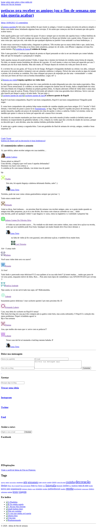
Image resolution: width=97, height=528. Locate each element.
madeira (74, 486)
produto (45, 489)
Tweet (8, 138)
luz (70, 486)
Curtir (3, 138)
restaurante (85, 489)
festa (33, 485)
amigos (3, 482)
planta (30, 489)
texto (15, 491)
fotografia (51, 485)
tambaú (10, 492)
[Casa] (18, 513)
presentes (39, 489)
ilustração (59, 486)
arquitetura (20, 482)
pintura (24, 489)
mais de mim (83, 485)
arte (25, 482)
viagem (22, 491)
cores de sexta (61, 482)
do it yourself (16, 486)
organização (16, 489)
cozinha (70, 482)
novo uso (5, 488)
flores (40, 486)
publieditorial (54, 489)
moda (91, 486)
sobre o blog (20, 2)
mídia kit (28, 2)
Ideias (3, 23)
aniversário (13, 482)
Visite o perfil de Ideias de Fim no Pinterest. (18, 470)
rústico (91, 489)
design (4, 485)
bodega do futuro (8, 141)
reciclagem (77, 489)
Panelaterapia (40, 109)
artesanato (33, 482)
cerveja (44, 482)
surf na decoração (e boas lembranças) (30, 141)
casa (40, 482)
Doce (9, 486)
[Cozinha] (11, 502)
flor (36, 486)
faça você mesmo (25, 486)
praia (33, 489)
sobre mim (10, 2)
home (3, 2)
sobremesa (4, 492)
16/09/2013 (10, 23)
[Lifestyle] (16, 507)
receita (70, 488)
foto (44, 486)
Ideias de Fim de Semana (11, 4)
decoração (83, 482)
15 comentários (22, 23)
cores (54, 482)
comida (49, 482)
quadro (63, 489)
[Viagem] (13, 520)
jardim (66, 485)
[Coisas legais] (11, 518)
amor (7, 482)
